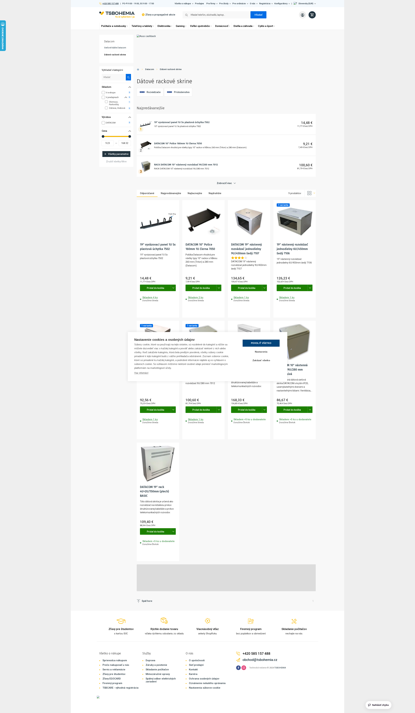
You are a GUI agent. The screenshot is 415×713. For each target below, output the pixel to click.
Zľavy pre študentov (114, 674)
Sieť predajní (196, 665)
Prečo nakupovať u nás (116, 665)
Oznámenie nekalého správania (207, 683)
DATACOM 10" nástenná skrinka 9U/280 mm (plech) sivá (292, 369)
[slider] (103, 136)
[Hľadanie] (128, 77)
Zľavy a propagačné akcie (160, 14)
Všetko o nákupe (183, 3)
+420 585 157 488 (110, 3)
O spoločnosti (197, 660)
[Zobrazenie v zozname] (310, 193)
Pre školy (223, 3)
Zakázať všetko (261, 360)
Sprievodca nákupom (115, 660)
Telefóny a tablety (141, 26)
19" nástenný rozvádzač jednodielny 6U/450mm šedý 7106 (292, 249)
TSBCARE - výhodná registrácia (120, 687)
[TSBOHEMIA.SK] (117, 15)
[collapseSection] (125, 97)
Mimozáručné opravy (158, 674)
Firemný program (112, 683)
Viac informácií (141, 373)
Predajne (199, 3)
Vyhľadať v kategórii (112, 70)
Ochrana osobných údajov (204, 678)
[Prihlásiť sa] (302, 14)
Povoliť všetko (261, 343)
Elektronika (164, 26)
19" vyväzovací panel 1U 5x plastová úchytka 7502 (182, 122)
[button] (305, 3)
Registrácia (264, 3)
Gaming (180, 26)
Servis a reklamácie (114, 669)
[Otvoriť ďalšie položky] (173, 288)
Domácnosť (221, 26)
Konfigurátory (280, 3)
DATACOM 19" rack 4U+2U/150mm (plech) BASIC (154, 491)
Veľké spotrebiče (200, 26)
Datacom (149, 69)
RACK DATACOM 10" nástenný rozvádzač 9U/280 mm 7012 (186, 164)
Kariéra (193, 674)
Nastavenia (261, 352)
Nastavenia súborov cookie (204, 687)
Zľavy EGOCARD (112, 678)
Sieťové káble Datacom (115, 47)
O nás (252, 3)
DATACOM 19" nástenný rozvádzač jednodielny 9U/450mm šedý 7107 (246, 249)
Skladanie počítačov (157, 669)
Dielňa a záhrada (243, 26)
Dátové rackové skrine (171, 69)
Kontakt (193, 669)
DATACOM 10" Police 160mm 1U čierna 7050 (178, 143)
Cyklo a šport (265, 26)
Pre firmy (210, 3)
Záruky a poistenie (156, 665)
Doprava (150, 660)
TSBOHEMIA (280, 667)
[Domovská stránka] (138, 70)
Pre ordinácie (239, 3)
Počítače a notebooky (113, 26)
